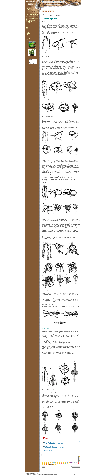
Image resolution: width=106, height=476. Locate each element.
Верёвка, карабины (29, 24)
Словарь (62, 1)
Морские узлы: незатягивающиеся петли (32, 19)
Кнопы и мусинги (57, 9)
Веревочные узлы (48, 450)
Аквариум (27, 32)
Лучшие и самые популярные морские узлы (54, 447)
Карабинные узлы (29, 26)
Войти (53, 6)
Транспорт (28, 33)
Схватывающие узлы (49, 446)
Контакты (49, 1)
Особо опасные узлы (49, 442)
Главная (44, 1)
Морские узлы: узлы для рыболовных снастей (30, 21)
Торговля (27, 34)
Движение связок (48, 448)
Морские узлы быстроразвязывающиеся (30, 9)
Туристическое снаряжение (31, 35)
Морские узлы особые (30, 11)
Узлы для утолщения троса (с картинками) (53, 443)
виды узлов (44, 11)
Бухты (27, 29)
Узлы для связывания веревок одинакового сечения (55, 445)
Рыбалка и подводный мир (31, 30)
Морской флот (28, 38)
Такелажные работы (29, 36)
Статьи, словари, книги (30, 23)
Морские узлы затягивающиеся (31, 10)
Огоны (27, 27)
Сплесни (27, 28)
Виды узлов (28, 22)
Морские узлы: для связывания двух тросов (32, 15)
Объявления (55, 1)
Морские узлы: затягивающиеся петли (31, 17)
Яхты (27, 39)
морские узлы (51, 11)
